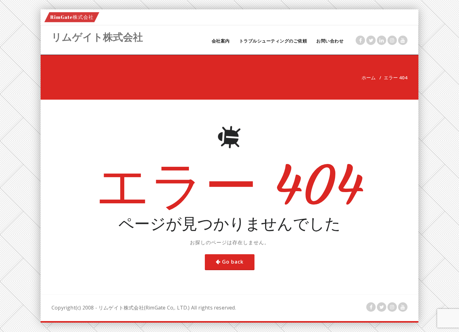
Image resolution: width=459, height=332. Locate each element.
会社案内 (221, 41)
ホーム (369, 77)
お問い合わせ (329, 41)
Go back (233, 261)
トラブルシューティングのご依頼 (273, 41)
